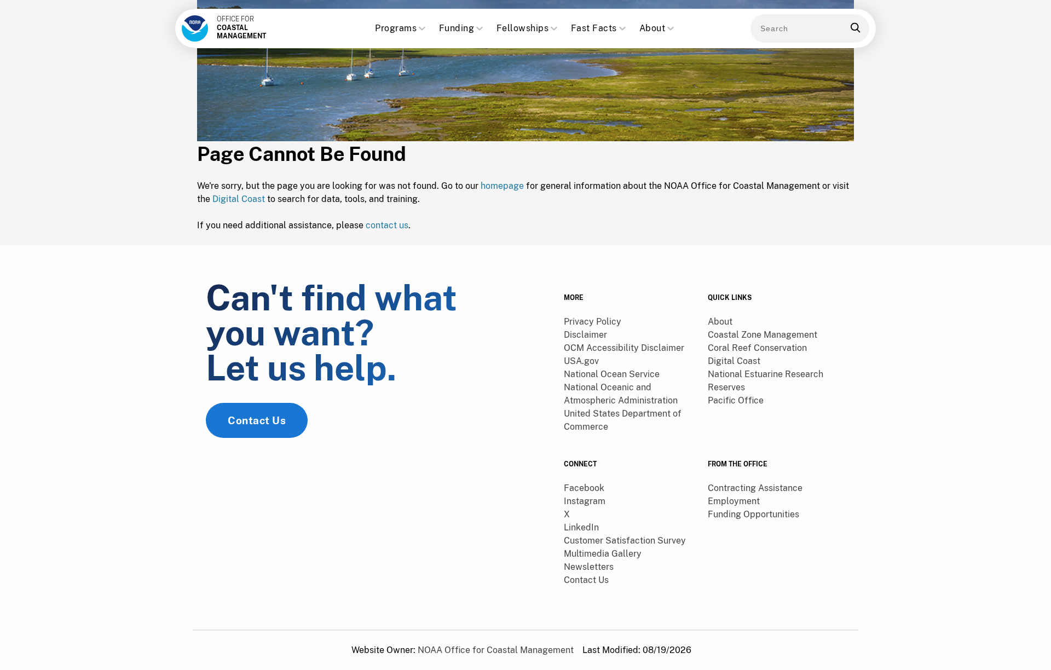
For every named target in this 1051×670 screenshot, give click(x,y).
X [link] (567, 514)
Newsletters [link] (589, 567)
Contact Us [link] (257, 420)
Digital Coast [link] (734, 361)
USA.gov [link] (581, 361)
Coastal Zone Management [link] (762, 335)
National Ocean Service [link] (612, 374)
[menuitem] (629, 321)
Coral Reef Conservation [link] (757, 348)
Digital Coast (238, 199)
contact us (387, 225)
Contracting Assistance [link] (755, 488)
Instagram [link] (584, 501)
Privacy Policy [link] (592, 321)
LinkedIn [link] (581, 527)
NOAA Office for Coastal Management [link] (496, 650)
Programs (396, 28)
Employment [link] (734, 501)
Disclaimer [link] (585, 335)
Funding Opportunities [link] (753, 514)
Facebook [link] (584, 488)
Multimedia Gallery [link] (603, 553)
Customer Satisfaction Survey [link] (625, 540)
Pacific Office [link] (736, 400)
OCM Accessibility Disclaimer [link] (624, 348)
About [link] (720, 321)
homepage (502, 186)
